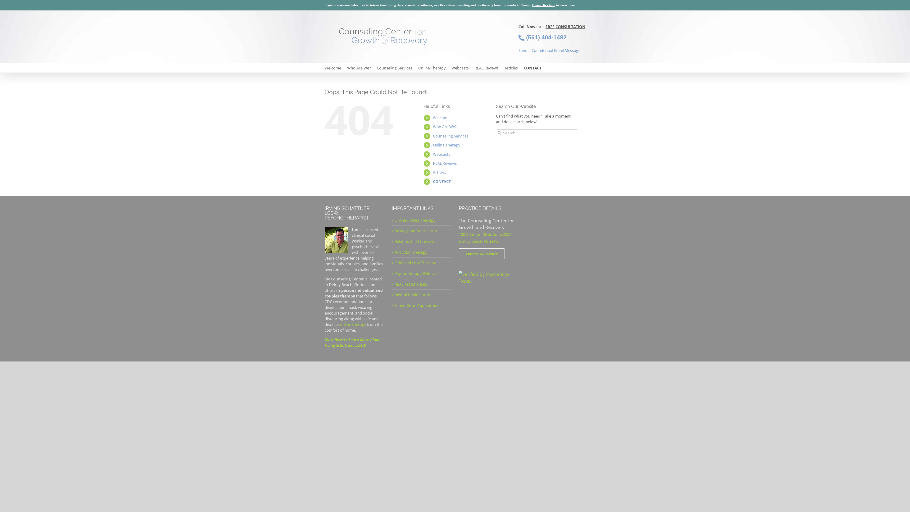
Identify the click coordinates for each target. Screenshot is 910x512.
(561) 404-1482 (545, 37)
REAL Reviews (445, 163)
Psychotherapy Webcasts (417, 273)
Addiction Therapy (411, 252)
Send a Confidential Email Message (549, 50)
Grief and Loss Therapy (415, 262)
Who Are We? (445, 126)
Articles (439, 172)
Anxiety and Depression (416, 230)
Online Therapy (446, 145)
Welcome (441, 117)
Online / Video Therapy (415, 220)
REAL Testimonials (411, 284)
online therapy (353, 324)
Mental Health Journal (414, 294)
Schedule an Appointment (418, 305)
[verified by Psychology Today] (488, 274)
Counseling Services (451, 136)
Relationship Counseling (416, 241)
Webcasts (441, 154)
